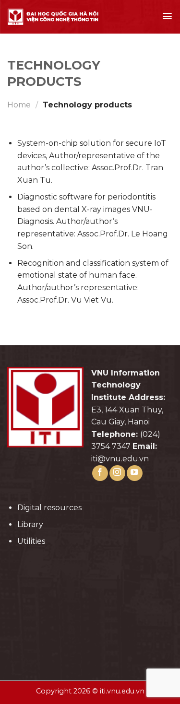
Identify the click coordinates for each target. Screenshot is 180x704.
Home (19, 104)
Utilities (31, 541)
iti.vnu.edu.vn (122, 691)
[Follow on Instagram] (117, 473)
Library (30, 524)
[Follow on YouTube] (135, 473)
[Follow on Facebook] (100, 473)
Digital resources (49, 507)
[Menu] (167, 16)
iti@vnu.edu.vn (120, 458)
